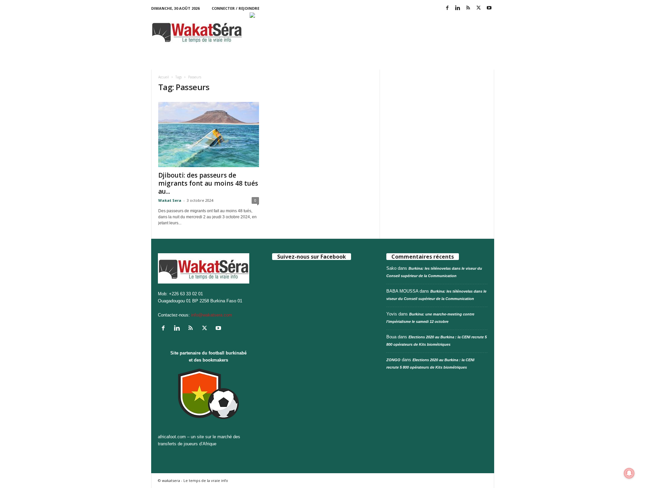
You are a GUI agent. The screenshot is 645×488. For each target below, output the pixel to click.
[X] (479, 8)
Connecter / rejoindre (235, 8)
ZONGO (393, 360)
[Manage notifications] (629, 473)
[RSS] (468, 8)
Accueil (163, 77)
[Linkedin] (458, 8)
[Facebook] (447, 8)
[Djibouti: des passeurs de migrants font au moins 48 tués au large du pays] (208, 134)
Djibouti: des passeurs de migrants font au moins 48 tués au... (208, 183)
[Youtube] (489, 8)
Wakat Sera (169, 200)
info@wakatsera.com (211, 314)
